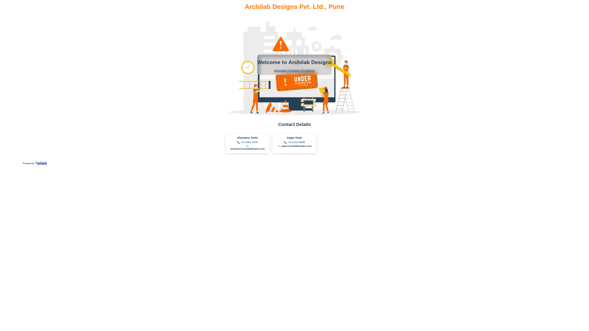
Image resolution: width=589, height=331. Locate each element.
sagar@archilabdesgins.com (296, 146)
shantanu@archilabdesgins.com (247, 148)
